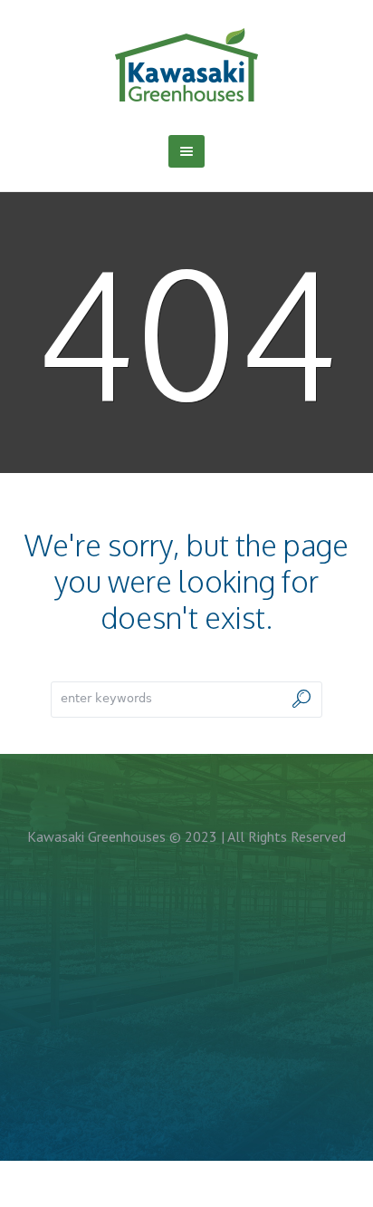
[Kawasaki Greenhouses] (186, 64)
